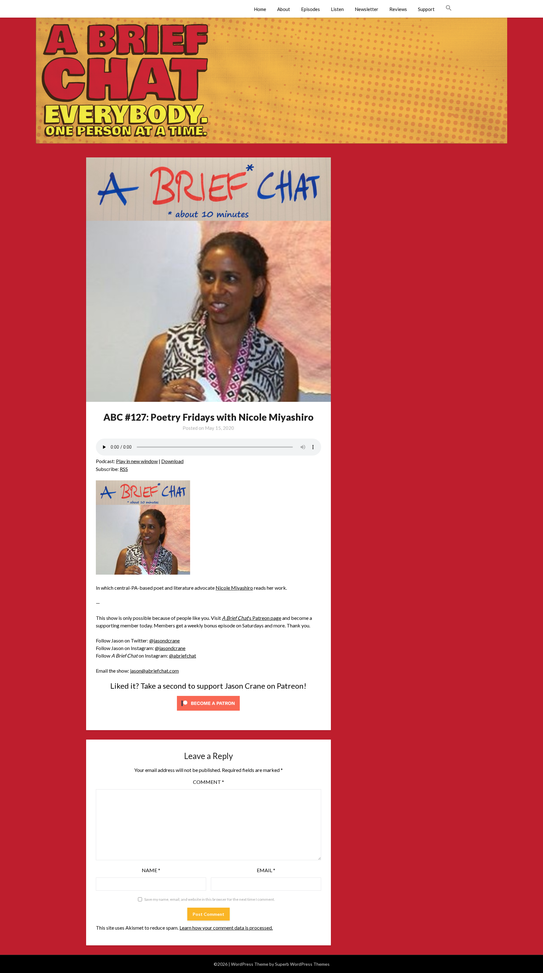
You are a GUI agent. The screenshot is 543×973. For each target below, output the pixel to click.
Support (426, 9)
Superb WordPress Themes (302, 964)
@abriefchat (182, 656)
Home (260, 9)
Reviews (398, 9)
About (283, 9)
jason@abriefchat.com (154, 671)
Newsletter (366, 9)
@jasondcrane (164, 640)
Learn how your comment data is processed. (226, 928)
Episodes (310, 9)
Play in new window (137, 461)
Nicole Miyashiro (234, 588)
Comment (208, 782)
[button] (449, 8)
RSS (124, 469)
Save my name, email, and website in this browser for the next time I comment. (209, 899)
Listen (337, 9)
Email (266, 870)
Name (151, 870)
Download (172, 461)
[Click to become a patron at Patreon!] (208, 712)
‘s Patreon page (251, 618)
